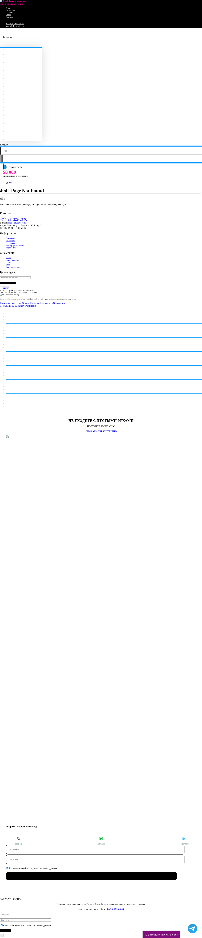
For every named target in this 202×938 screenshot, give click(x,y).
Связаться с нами (13, 267)
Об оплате (10, 241)
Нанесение (10, 238)
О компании (59, 303)
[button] (161, 934)
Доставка (9, 13)
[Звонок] (18, 838)
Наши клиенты (12, 260)
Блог (8, 265)
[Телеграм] (184, 838)
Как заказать (46, 303)
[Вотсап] (101, 838)
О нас (8, 8)
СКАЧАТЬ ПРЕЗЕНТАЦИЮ (101, 431)
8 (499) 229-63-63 (8, 306)
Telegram (4, 288)
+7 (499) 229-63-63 (15, 23)
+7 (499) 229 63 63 (14, 219)
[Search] (1, 158)
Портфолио (10, 10)
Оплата (8, 15)
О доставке (11, 243)
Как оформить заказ (15, 245)
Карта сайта (11, 248)
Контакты (9, 17)
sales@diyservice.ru (15, 26)
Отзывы (9, 262)
